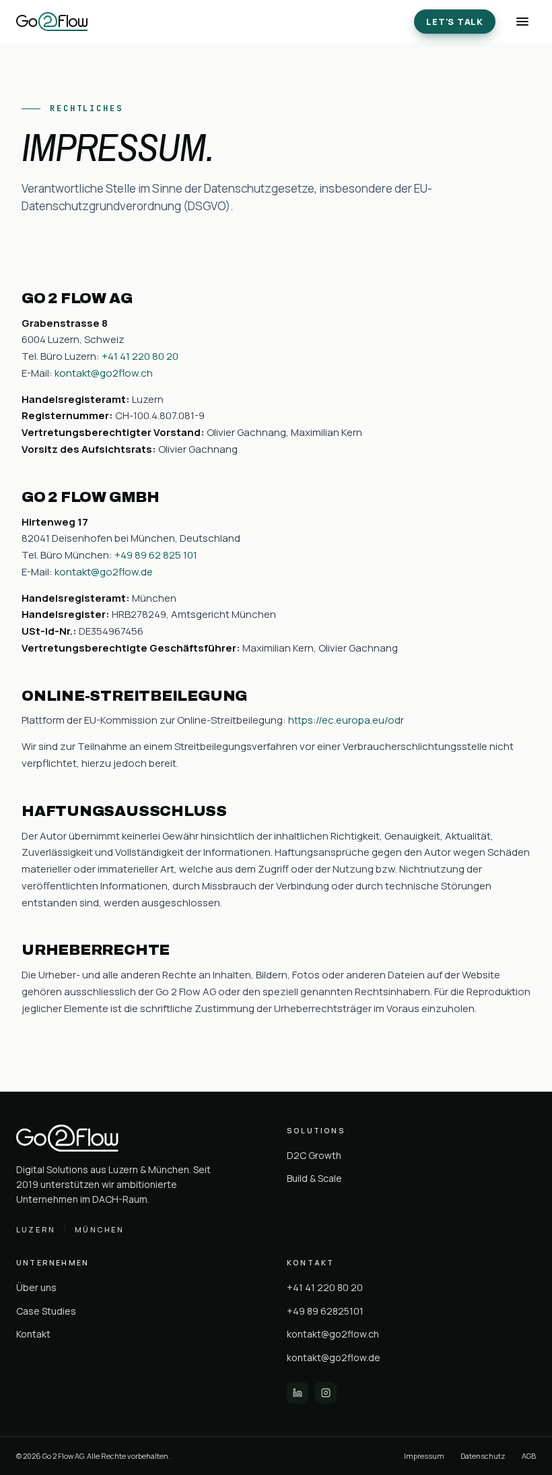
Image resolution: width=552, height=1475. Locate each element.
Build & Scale (314, 1178)
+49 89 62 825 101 (155, 555)
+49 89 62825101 (325, 1311)
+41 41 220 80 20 (140, 356)
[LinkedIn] (297, 1393)
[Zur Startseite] (52, 21)
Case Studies (46, 1311)
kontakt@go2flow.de (104, 572)
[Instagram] (326, 1393)
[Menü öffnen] (522, 21)
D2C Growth (314, 1155)
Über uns (36, 1287)
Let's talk (454, 21)
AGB (529, 1456)
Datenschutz (483, 1456)
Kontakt (33, 1333)
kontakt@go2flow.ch (104, 373)
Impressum (424, 1456)
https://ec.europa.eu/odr (346, 720)
